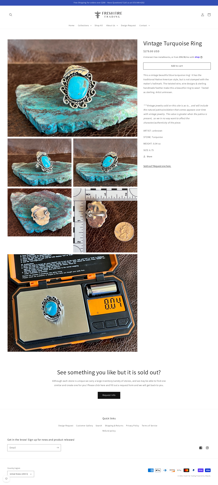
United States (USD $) (19, 474)
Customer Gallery (84, 425)
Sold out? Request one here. (157, 166)
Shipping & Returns (114, 425)
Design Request (65, 425)
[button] (10, 14)
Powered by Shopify (203, 476)
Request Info (109, 395)
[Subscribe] (57, 447)
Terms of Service (149, 425)
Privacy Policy (132, 425)
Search (99, 425)
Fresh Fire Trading (189, 476)
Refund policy (109, 430)
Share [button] (149, 156)
